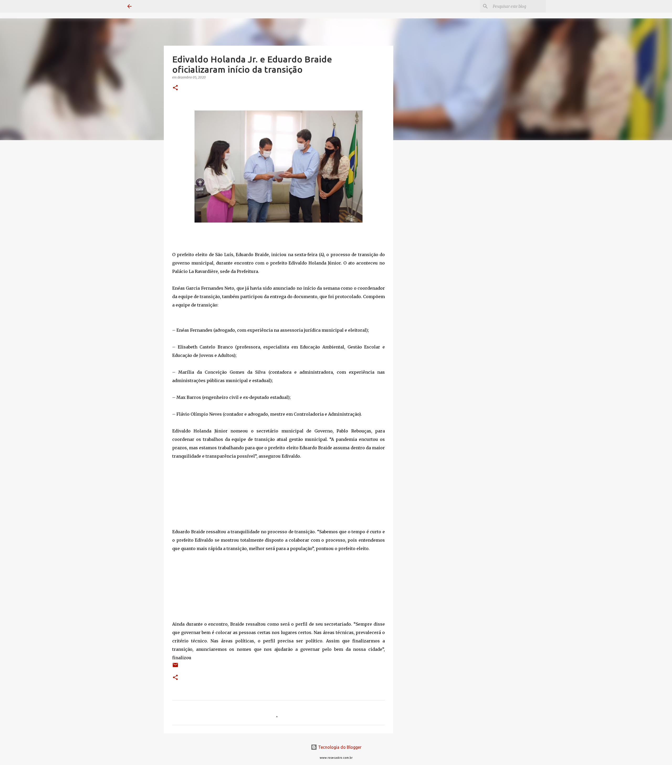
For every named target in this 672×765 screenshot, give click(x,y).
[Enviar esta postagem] (175, 667)
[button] (175, 88)
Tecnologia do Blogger (339, 747)
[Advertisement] (420, 226)
